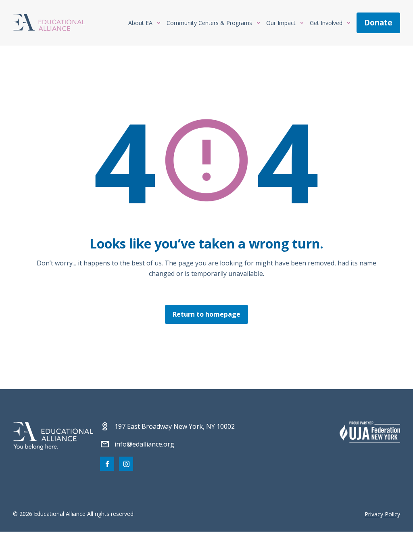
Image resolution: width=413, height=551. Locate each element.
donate (378, 22)
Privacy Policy (382, 514)
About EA (140, 23)
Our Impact (281, 23)
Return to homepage (206, 314)
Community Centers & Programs (209, 23)
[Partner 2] (370, 432)
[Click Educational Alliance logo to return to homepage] (49, 23)
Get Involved (326, 23)
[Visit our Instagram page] (126, 464)
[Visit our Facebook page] (107, 464)
